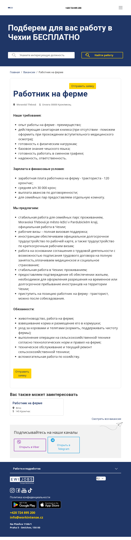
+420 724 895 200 (73, 8)
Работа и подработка (26, 468)
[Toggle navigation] (120, 7)
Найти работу (104, 55)
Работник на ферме (27, 403)
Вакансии (29, 72)
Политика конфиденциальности (30, 497)
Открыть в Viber (29, 447)
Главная (15, 72)
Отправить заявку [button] (82, 86)
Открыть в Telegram (63, 447)
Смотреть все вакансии (106, 419)
